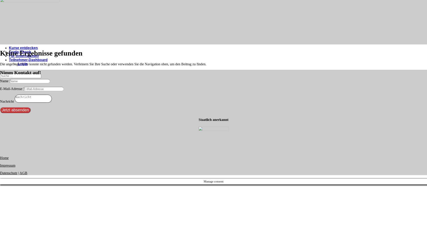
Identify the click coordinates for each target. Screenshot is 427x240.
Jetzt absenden (15, 110)
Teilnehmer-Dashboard (28, 60)
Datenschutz (8, 173)
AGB (23, 173)
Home (4, 158)
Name (4, 81)
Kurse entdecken (23, 48)
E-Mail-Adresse (11, 89)
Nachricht (7, 101)
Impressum (7, 165)
